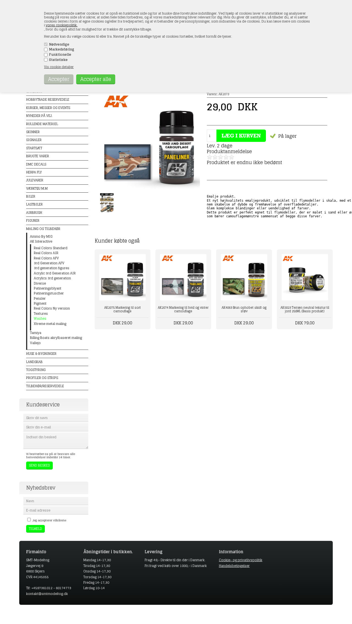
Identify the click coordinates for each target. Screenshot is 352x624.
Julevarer (34, 180)
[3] (220, 157)
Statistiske (58, 60)
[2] (215, 157)
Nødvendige (59, 44)
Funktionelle (60, 55)
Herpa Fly (34, 172)
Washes (40, 318)
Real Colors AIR (46, 253)
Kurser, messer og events (48, 108)
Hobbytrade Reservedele (47, 99)
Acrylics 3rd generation (52, 278)
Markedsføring (61, 49)
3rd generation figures (51, 268)
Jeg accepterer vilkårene (49, 520)
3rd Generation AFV (49, 263)
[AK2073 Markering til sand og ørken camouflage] (150, 191)
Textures (41, 313)
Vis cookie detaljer (59, 67)
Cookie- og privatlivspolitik (240, 560)
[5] (231, 157)
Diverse (40, 283)
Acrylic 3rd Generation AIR (55, 273)
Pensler (40, 298)
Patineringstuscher (49, 293)
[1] (209, 157)
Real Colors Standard (50, 248)
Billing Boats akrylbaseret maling (56, 337)
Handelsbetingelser (234, 566)
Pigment (40, 303)
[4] (226, 157)
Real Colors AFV (46, 258)
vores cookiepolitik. (62, 25)
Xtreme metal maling (50, 323)
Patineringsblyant (47, 288)
